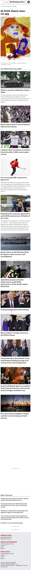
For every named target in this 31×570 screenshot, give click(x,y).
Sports (2, 548)
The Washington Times (7, 544)
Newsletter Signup (6, 539)
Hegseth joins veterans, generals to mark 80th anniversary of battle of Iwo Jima (15, 215)
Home (2, 6)
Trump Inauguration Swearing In (15, 309)
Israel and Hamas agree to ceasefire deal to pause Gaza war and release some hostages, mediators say (15, 388)
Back (6, 2)
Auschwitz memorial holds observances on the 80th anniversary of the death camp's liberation (14, 282)
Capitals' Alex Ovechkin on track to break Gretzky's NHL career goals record (15, 152)
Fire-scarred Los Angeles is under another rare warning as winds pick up (15, 415)
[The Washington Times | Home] (17, 2)
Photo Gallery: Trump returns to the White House (14, 334)
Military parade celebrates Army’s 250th (15, 91)
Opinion (3, 545)
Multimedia (8, 6)
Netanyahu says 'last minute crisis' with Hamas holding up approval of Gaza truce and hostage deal (15, 360)
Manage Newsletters (6, 537)
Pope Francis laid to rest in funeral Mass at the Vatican (15, 125)
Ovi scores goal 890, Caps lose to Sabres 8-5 (14, 178)
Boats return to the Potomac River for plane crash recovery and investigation (15, 254)
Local (2, 547)
